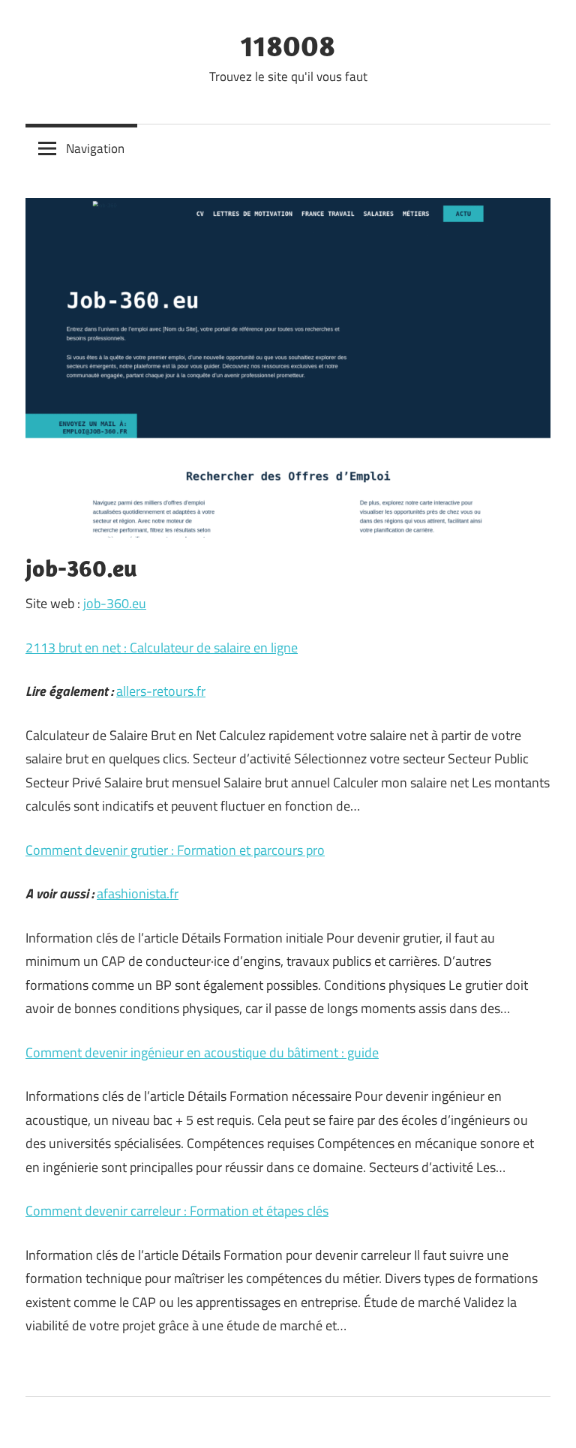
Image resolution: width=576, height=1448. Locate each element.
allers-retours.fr (161, 691)
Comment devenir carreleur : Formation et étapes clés (177, 1211)
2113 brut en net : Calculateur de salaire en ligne (162, 647)
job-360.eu (114, 603)
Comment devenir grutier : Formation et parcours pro (175, 850)
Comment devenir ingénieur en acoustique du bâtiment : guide (202, 1052)
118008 (288, 45)
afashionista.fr (137, 893)
